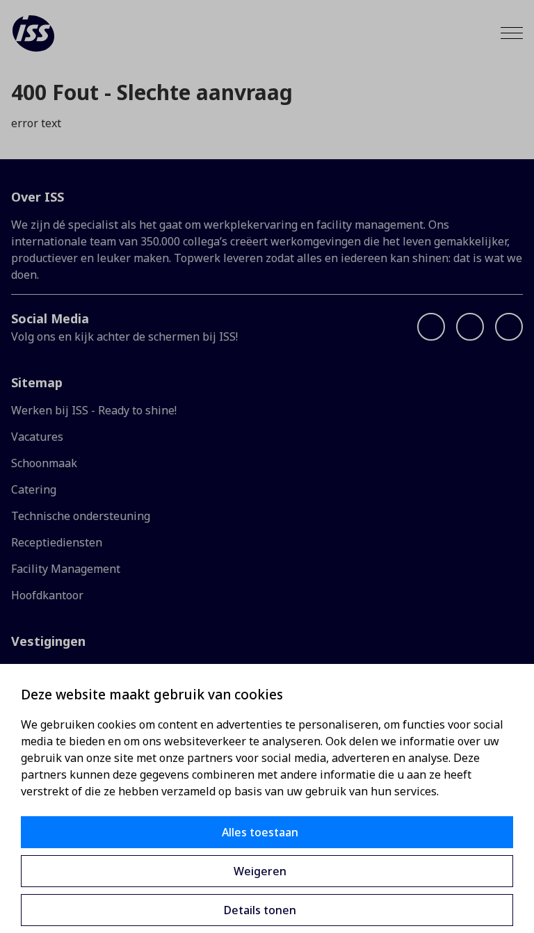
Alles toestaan (260, 832)
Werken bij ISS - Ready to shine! (94, 410)
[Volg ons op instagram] (509, 327)
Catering (33, 489)
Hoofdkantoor (47, 595)
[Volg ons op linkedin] (470, 327)
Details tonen (260, 910)
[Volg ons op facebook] (431, 327)
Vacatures (37, 436)
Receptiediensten (56, 542)
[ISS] (33, 33)
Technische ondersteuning (80, 516)
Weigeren (260, 871)
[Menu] (512, 33)
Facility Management (65, 568)
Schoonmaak (44, 463)
